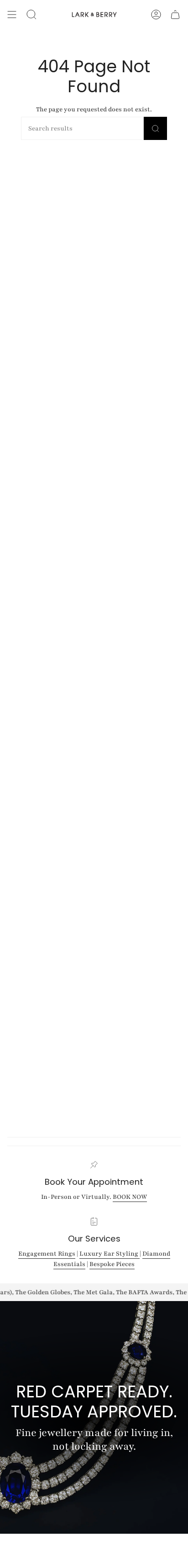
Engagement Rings (46, 1253)
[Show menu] (12, 14)
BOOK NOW (130, 1196)
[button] (31, 14)
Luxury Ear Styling (109, 1253)
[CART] (175, 14)
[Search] (155, 128)
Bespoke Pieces (112, 1264)
